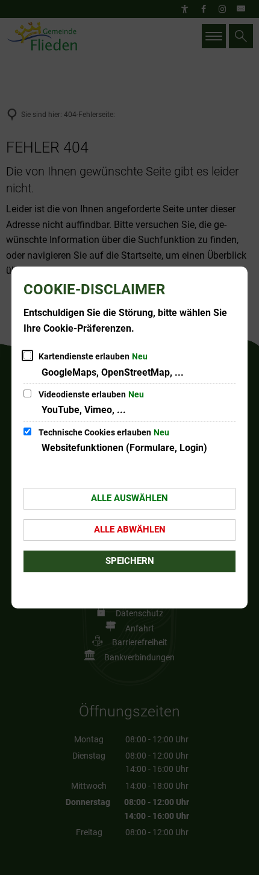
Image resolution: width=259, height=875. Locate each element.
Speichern (129, 560)
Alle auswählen (129, 498)
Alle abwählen (130, 529)
